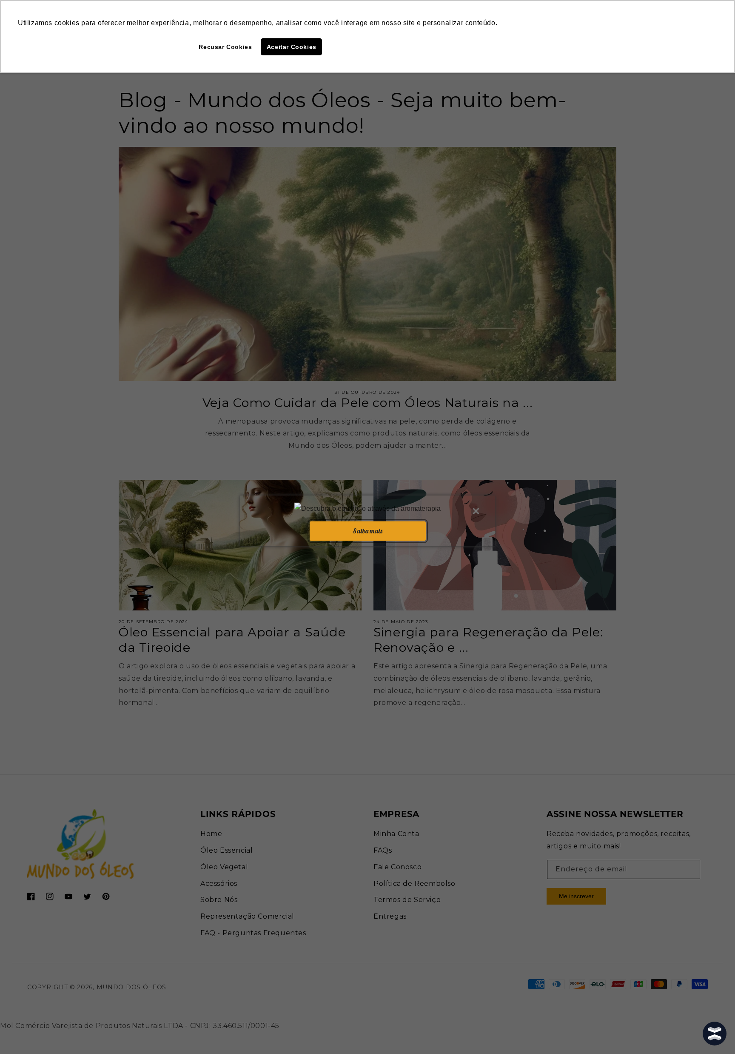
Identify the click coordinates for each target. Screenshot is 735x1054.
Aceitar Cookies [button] (291, 46)
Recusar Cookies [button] (225, 46)
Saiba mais (367, 531)
